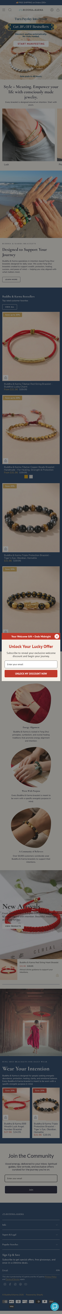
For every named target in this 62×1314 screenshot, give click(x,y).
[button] (54, 1306)
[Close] (56, 636)
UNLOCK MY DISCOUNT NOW (31, 673)
